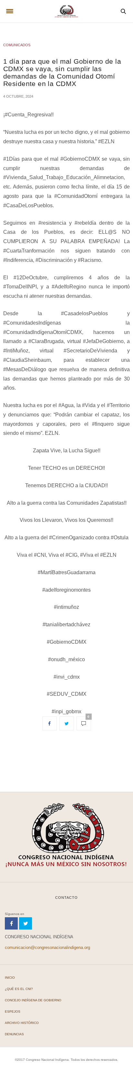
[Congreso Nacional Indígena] (66, 11)
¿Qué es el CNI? (19, 989)
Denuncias (14, 1034)
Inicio (10, 977)
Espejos (12, 1011)
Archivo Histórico (22, 1023)
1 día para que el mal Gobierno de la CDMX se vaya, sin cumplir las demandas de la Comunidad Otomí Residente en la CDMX (62, 72)
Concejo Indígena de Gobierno (33, 1000)
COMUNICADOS (16, 45)
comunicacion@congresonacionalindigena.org (47, 947)
